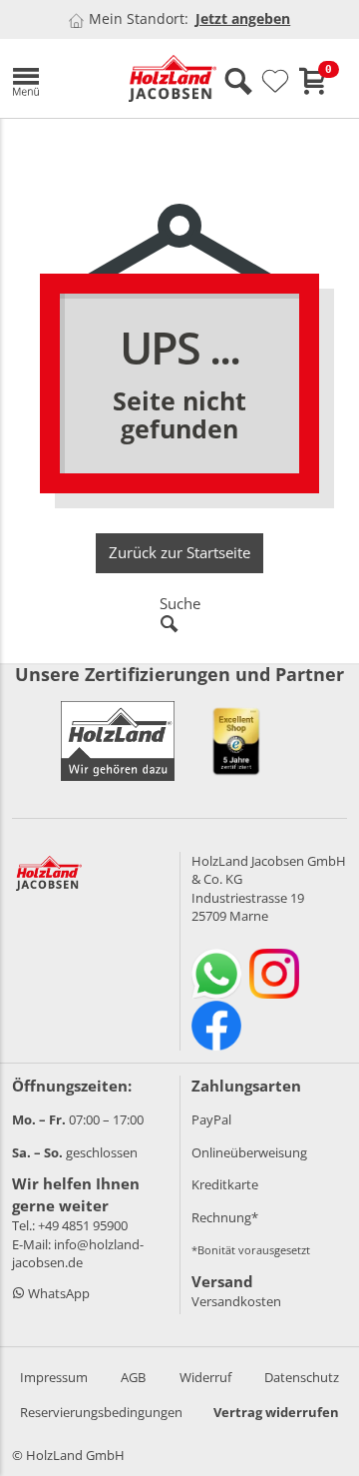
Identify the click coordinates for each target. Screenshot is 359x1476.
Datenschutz (301, 1377)
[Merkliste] (275, 82)
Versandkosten (236, 1301)
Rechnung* (224, 1217)
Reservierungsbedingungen (101, 1412)
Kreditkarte (224, 1184)
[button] (55, 78)
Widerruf (205, 1377)
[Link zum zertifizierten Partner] (236, 741)
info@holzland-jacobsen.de (78, 1253)
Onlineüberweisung (249, 1152)
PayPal (211, 1119)
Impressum (54, 1377)
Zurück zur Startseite (179, 552)
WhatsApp (57, 1293)
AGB (133, 1377)
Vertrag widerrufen (276, 1412)
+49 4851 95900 (83, 1225)
